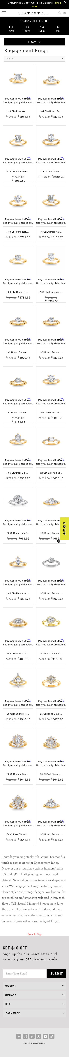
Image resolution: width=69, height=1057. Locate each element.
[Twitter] (38, 1036)
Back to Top (34, 934)
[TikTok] (51, 1036)
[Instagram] (25, 1036)
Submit (56, 973)
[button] (64, 528)
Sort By (10, 59)
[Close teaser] (59, 541)
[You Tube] (45, 1036)
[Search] (59, 13)
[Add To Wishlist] (18, 122)
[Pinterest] (32, 1036)
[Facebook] (18, 1036)
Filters (33, 42)
